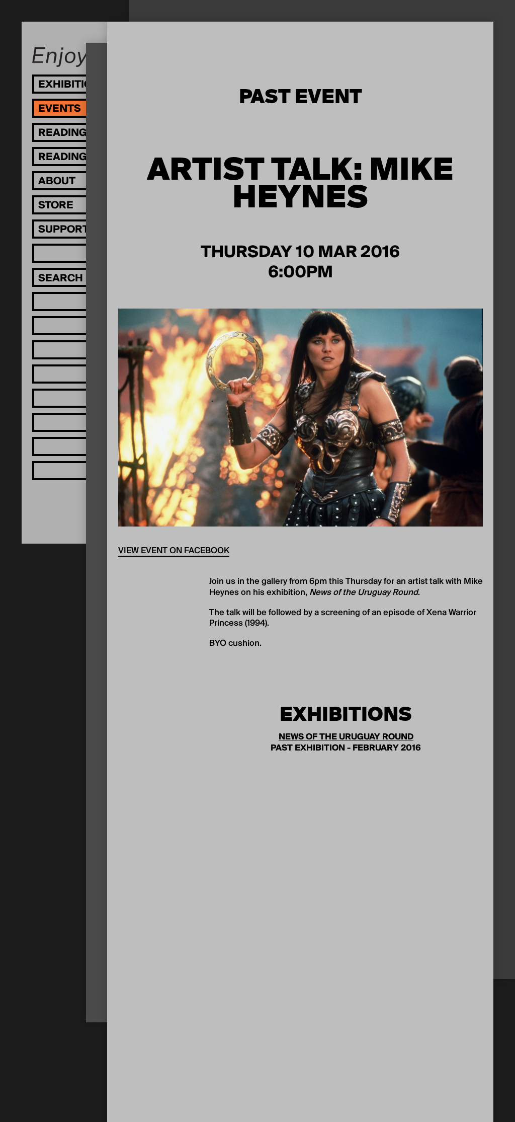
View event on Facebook (173, 551)
